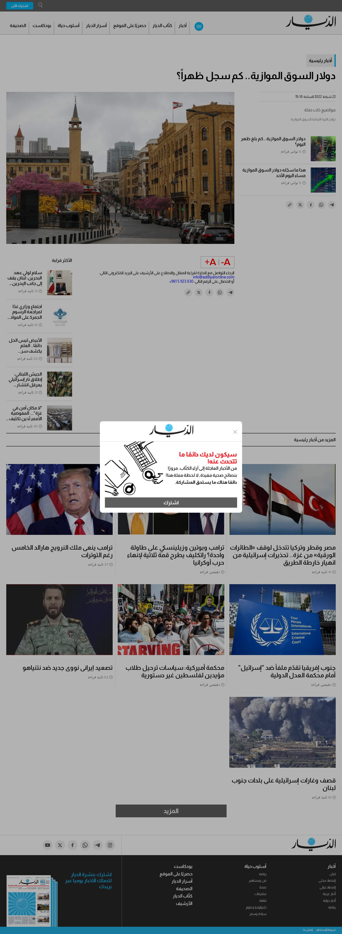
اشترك (171, 502)
